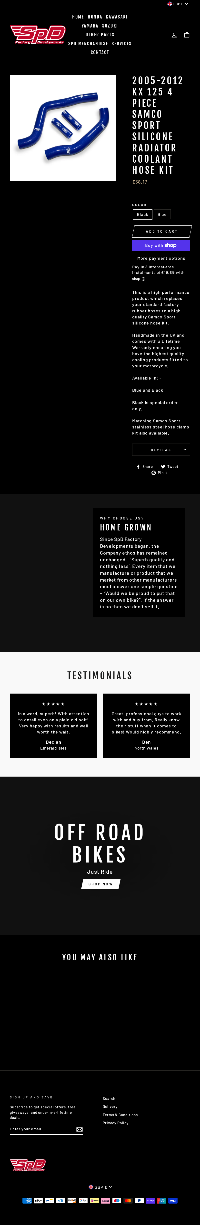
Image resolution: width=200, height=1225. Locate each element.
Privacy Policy (116, 1123)
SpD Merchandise (88, 43)
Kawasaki (117, 16)
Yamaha (90, 25)
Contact (100, 52)
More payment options (161, 258)
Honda (95, 16)
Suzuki (110, 25)
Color (139, 205)
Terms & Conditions (120, 1115)
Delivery (110, 1106)
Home (78, 16)
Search (109, 1098)
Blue (162, 214)
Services (122, 43)
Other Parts (100, 34)
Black (142, 214)
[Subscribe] (79, 1129)
